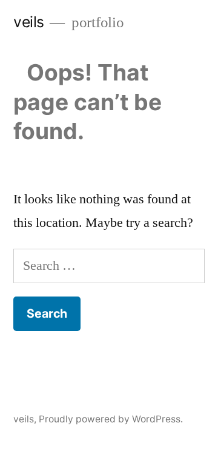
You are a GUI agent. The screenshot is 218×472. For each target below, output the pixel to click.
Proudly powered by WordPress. (111, 419)
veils (28, 22)
